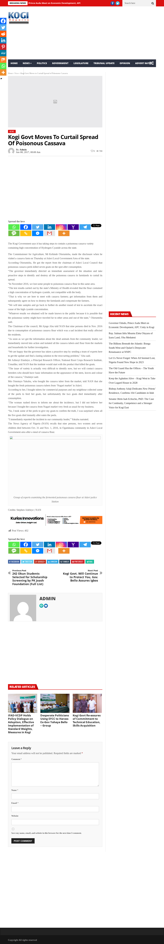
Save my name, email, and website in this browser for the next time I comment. (46, 833)
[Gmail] (49, 233)
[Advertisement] (107, 32)
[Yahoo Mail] (73, 227)
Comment (16, 759)
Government (60, 63)
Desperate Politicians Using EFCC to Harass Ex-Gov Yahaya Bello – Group (54, 720)
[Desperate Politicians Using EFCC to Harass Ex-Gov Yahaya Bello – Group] (55, 703)
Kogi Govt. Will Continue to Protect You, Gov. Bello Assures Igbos (80, 575)
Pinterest (78, 561)
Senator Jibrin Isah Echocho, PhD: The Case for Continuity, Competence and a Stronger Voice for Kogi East (131, 403)
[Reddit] (3, 34)
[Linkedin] (49, 227)
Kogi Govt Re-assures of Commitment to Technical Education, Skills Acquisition (87, 720)
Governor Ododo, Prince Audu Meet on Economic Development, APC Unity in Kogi (42, 3)
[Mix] (3, 59)
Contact (16, 70)
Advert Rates (143, 63)
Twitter (28, 561)
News (26, 63)
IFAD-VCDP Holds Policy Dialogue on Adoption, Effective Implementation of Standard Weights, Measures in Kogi (21, 723)
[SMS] (14, 233)
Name (14, 790)
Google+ (41, 561)
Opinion (125, 63)
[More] (64, 233)
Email (15, 803)
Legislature (81, 63)
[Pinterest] (3, 47)
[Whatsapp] (14, 227)
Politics (42, 63)
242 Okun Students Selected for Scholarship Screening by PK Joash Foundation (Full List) (29, 577)
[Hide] (1, 78)
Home (14, 63)
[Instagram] (61, 227)
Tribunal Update (104, 63)
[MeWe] (3, 53)
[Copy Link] (25, 233)
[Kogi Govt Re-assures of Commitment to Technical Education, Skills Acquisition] (87, 703)
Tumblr (65, 561)
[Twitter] (37, 227)
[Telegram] (85, 227)
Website (14, 816)
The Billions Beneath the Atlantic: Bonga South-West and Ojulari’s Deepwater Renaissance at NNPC (129, 347)
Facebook (15, 561)
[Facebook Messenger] (37, 233)
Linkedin (53, 561)
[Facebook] (25, 227)
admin (23, 149)
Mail (91, 561)
